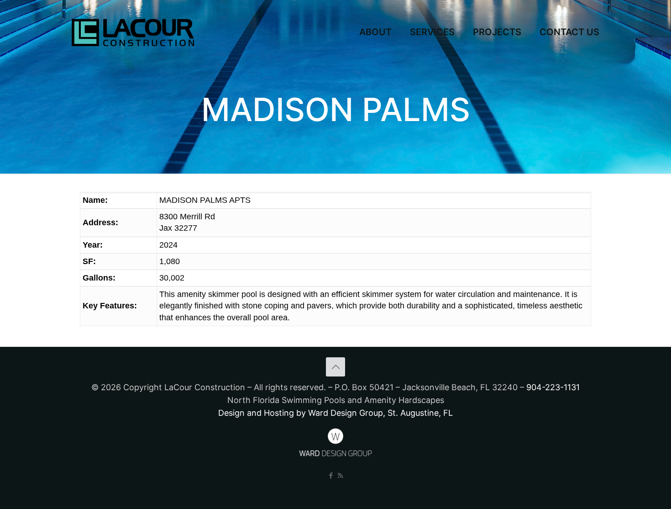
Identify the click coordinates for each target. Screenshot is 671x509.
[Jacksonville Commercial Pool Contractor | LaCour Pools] (133, 32)
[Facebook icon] (330, 475)
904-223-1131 (553, 387)
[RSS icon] (340, 475)
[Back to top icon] (335, 366)
